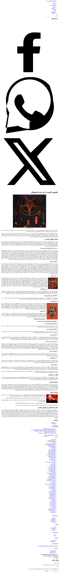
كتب (54, 535)
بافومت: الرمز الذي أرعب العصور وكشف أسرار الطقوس (44, 430)
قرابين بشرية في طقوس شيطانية (49, 428)
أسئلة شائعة (53, 518)
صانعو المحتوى (52, 521)
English (54, 522)
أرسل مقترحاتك (52, 552)
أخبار (54, 526)
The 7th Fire (53, 422)
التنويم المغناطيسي (44, 413)
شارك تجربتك (52, 550)
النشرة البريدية (52, 551)
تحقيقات (53, 528)
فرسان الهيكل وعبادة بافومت (49, 431)
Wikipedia (53, 423)
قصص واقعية (52, 527)
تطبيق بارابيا (53, 540)
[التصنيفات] (54, 1)
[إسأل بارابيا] (56, 557)
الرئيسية (53, 517)
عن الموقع (53, 519)
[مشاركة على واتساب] (29, 132)
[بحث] (50, 1)
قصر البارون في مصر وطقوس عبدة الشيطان (46, 432)
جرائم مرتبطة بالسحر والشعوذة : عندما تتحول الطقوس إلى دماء (43, 429)
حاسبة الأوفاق (52, 541)
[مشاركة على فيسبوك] (29, 76)
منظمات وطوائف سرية (49, 434)
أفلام (54, 534)
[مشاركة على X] (29, 189)
